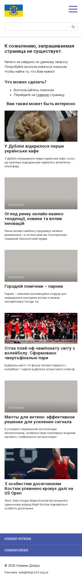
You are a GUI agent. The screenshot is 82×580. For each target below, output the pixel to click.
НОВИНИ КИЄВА (16, 550)
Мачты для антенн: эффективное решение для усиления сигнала (40, 419)
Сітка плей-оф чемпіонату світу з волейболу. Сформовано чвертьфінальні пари (40, 353)
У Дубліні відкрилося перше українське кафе (34, 149)
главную (42, 95)
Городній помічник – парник (34, 286)
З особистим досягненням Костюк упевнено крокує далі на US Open (39, 488)
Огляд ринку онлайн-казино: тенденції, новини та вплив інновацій (34, 218)
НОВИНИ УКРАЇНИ (18, 539)
